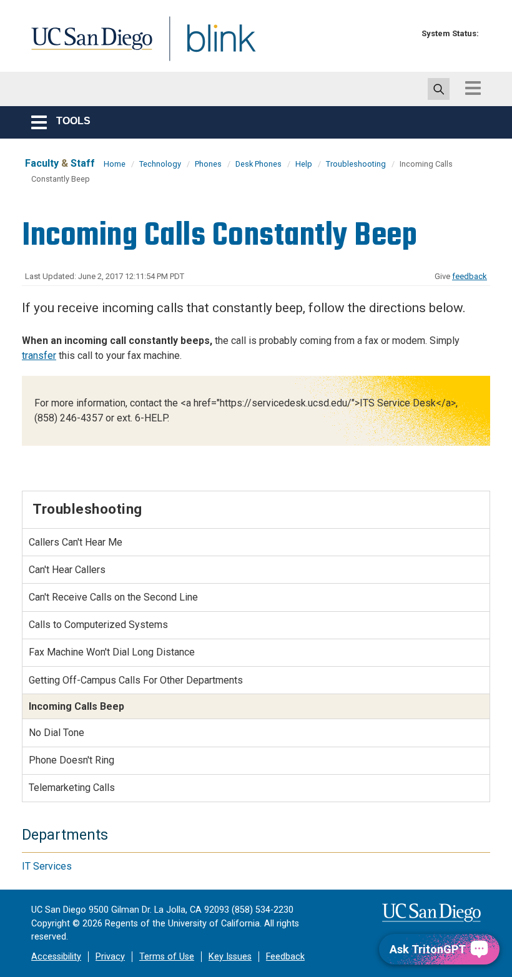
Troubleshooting (356, 164)
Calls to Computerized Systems (98, 625)
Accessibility (56, 956)
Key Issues (230, 956)
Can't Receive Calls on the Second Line (113, 597)
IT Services (47, 866)
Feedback (285, 956)
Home (115, 164)
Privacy (110, 956)
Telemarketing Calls (72, 787)
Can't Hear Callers (67, 570)
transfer (39, 355)
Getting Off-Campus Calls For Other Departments (136, 680)
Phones (208, 164)
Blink (209, 46)
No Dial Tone (56, 733)
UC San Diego (87, 46)
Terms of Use (166, 956)
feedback (469, 276)
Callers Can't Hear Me (75, 542)
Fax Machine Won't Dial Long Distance (112, 652)
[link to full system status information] (404, 33)
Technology (160, 164)
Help (303, 164)
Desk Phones (258, 164)
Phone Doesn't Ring (71, 760)
